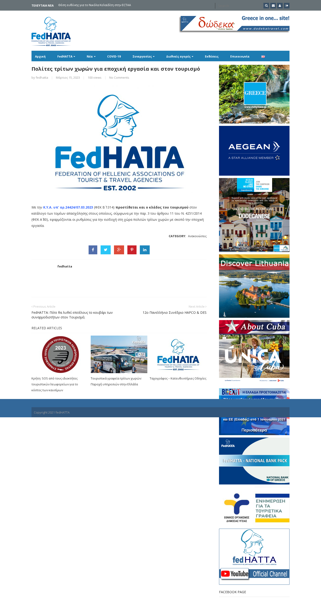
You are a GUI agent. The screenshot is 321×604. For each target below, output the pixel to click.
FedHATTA (64, 56)
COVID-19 (114, 56)
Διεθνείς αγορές (178, 56)
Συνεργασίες (142, 56)
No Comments (119, 77)
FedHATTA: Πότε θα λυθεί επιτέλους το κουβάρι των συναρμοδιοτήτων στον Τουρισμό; (72, 314)
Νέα (90, 56)
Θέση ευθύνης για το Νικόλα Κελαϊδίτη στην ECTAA (94, 5)
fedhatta (42, 77)
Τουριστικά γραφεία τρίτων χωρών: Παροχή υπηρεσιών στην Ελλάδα (116, 381)
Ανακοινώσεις (197, 236)
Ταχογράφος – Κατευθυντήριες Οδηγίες (178, 378)
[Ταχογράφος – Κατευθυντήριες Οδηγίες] (178, 354)
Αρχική (40, 56)
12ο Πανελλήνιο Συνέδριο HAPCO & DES (175, 312)
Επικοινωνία (240, 56)
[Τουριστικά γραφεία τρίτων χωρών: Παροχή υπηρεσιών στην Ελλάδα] (119, 354)
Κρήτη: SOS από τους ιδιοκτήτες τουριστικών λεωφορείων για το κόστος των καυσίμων (54, 384)
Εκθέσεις (212, 56)
